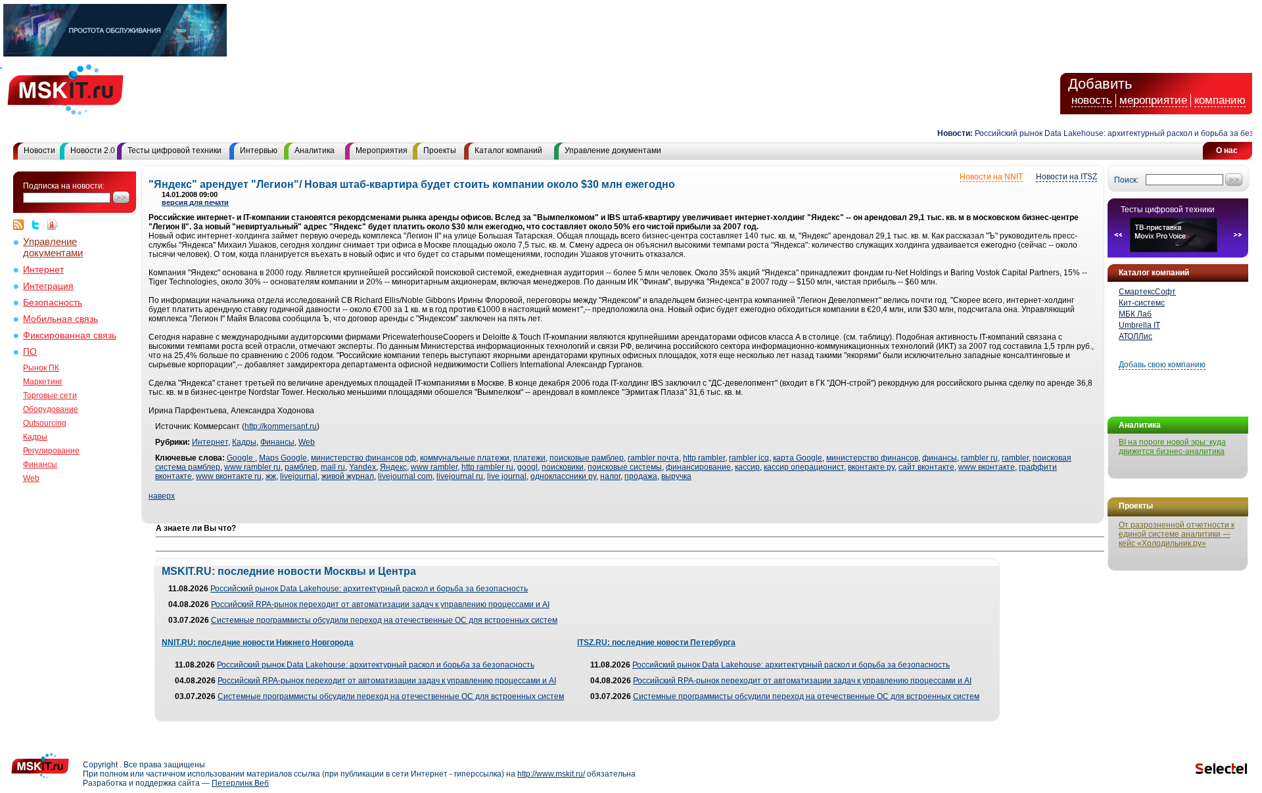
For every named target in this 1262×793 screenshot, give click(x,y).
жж (271, 476)
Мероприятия (382, 150)
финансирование (698, 467)
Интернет (43, 270)
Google (241, 458)
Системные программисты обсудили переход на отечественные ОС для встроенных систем (384, 620)
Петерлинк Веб (240, 783)
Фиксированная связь (69, 335)
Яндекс (393, 467)
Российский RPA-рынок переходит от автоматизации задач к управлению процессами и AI (380, 604)
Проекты (439, 150)
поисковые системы (625, 467)
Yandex (362, 467)
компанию (1220, 100)
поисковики (563, 467)
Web (31, 478)
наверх (162, 496)
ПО (30, 352)
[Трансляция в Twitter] (38, 224)
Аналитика (314, 150)
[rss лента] (21, 224)
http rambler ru (487, 467)
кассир (747, 467)
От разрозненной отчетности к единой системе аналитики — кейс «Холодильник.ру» (1176, 534)
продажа (640, 476)
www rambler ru (252, 467)
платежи (529, 458)
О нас (1227, 150)
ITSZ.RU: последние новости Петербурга (656, 642)
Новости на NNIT (991, 176)
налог (610, 476)
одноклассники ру (563, 476)
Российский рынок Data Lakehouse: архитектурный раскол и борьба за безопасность (369, 588)
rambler (1015, 458)
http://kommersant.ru (281, 426)
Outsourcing (44, 423)
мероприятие (1153, 100)
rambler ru (979, 458)
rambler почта (653, 458)
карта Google (797, 458)
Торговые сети (50, 395)
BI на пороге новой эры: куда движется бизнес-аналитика (1172, 447)
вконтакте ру (871, 467)
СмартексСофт (1147, 291)
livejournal (298, 476)
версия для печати (195, 202)
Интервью (258, 150)
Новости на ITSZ (1066, 176)
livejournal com (405, 476)
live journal (506, 476)
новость (1091, 100)
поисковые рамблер (586, 458)
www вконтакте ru (229, 476)
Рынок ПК (41, 368)
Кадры (35, 437)
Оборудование (50, 409)
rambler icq (749, 458)
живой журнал (347, 476)
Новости (39, 150)
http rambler (704, 458)
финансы (939, 458)
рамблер (301, 467)
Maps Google (283, 458)
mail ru (333, 467)
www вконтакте (986, 467)
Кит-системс (1142, 302)
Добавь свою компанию (1162, 364)
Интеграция (48, 286)
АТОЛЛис (1135, 336)
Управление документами (613, 150)
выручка (676, 476)
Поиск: (1126, 180)
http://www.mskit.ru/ (551, 774)
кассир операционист (804, 467)
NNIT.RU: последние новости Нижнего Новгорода (258, 642)
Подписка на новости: (64, 186)
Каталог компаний (508, 150)
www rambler (434, 467)
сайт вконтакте (926, 467)
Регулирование (51, 450)
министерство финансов (872, 458)
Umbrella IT (1139, 325)
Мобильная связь (60, 319)
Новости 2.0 (92, 150)
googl (527, 467)
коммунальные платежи (464, 458)
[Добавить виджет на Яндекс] (52, 224)
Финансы (40, 464)
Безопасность (52, 302)
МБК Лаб (1135, 314)
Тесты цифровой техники (175, 150)
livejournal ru (459, 476)
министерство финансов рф (363, 458)
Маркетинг (42, 381)
